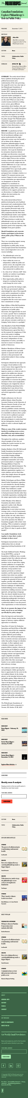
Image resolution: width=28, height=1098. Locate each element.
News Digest (4, 726)
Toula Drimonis (5, 870)
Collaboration (16, 56)
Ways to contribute (7, 1022)
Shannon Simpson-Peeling (7, 978)
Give (6, 7)
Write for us (5, 1025)
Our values (4, 1082)
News (13, 51)
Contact (3, 1009)
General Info (5, 999)
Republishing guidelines (14, 1083)
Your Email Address (6, 793)
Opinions (3, 845)
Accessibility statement (14, 1082)
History (3, 1003)
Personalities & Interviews (8, 921)
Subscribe (13, 7)
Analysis (3, 860)
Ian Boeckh (4, 855)
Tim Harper (4, 888)
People (3, 1006)
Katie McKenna (5, 902)
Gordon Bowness (5, 931)
